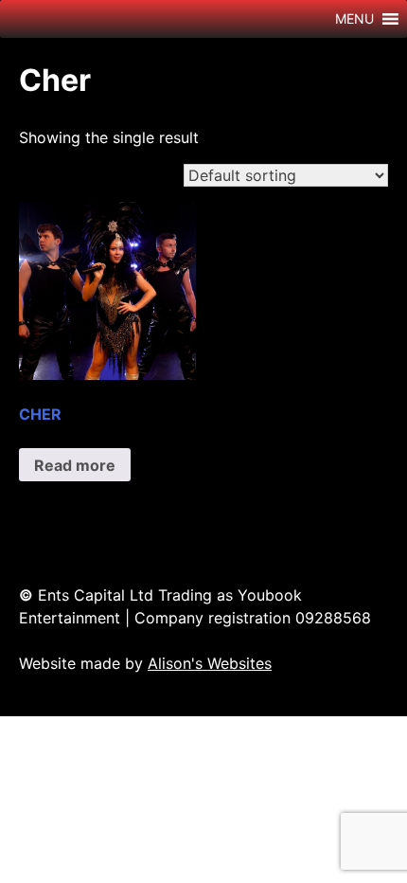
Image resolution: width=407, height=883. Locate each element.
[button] (354, 19)
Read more (74, 465)
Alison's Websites (210, 663)
